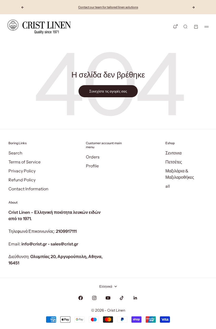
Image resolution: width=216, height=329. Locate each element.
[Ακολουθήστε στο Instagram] (94, 298)
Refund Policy (22, 179)
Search (15, 153)
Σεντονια (173, 153)
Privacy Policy (22, 170)
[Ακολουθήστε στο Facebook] (80, 298)
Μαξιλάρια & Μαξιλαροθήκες (179, 174)
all (167, 186)
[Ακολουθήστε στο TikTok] (121, 298)
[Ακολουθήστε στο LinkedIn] (135, 298)
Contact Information (28, 188)
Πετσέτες (173, 161)
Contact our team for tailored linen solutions (108, 7)
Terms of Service (24, 161)
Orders (93, 156)
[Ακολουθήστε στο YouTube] (108, 298)
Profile (92, 165)
